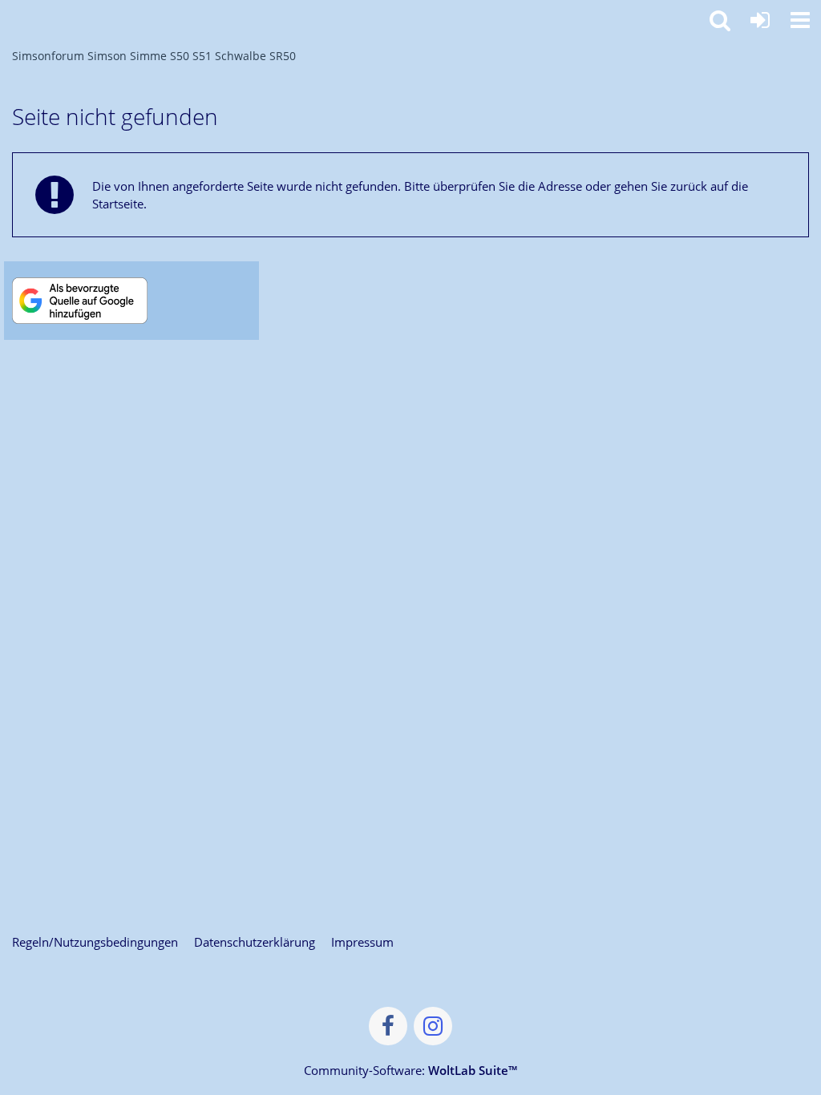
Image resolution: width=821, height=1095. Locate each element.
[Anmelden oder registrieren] (760, 20)
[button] (800, 20)
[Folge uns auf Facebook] (388, 1026)
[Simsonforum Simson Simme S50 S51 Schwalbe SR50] (8, 18)
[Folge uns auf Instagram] (433, 1026)
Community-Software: (410, 1070)
